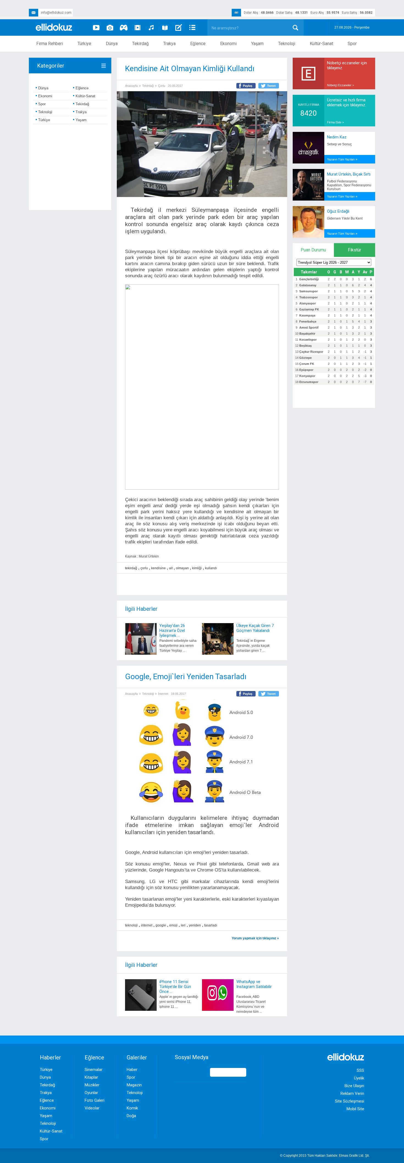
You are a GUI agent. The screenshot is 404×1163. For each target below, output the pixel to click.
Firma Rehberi (49, 43)
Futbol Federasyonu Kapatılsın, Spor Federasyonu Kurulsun (349, 185)
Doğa (131, 1115)
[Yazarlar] (179, 27)
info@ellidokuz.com (56, 13)
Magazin (134, 1084)
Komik (132, 1108)
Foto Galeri (94, 1100)
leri (183, 925)
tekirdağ (131, 568)
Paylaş (247, 85)
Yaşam (257, 43)
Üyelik (359, 1078)
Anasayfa (131, 85)
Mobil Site (355, 1108)
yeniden (195, 925)
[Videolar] (96, 27)
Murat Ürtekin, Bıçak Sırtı (348, 174)
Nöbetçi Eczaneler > (340, 85)
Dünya (112, 43)
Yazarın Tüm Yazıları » (342, 159)
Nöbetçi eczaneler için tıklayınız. (347, 65)
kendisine (158, 568)
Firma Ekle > (335, 122)
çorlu (144, 568)
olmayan (182, 568)
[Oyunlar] (124, 27)
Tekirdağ (140, 43)
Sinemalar (94, 1069)
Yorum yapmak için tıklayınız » (255, 938)
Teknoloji (286, 43)
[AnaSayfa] (54, 28)
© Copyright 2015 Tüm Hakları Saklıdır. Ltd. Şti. (325, 1156)
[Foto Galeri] (110, 27)
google (161, 925)
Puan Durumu (313, 249)
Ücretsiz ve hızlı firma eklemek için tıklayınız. (346, 102)
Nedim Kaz (337, 137)
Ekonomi (228, 43)
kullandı (211, 568)
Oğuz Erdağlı (338, 211)
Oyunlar (91, 1092)
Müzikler (92, 1084)
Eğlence (198, 43)
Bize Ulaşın (354, 1085)
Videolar (92, 1108)
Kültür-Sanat (321, 43)
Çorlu (161, 85)
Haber (132, 1069)
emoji (173, 925)
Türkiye (84, 43)
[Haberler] (192, 27)
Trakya (169, 43)
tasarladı (210, 925)
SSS (360, 1070)
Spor (352, 43)
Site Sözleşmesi (349, 1101)
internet (146, 925)
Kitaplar (91, 1077)
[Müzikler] (151, 27)
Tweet (271, 85)
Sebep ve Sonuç (339, 144)
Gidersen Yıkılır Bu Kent (345, 218)
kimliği (197, 568)
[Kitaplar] (165, 27)
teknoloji (131, 925)
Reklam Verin (352, 1093)
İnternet (163, 693)
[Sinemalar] (137, 27)
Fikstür (354, 249)
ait (171, 568)
